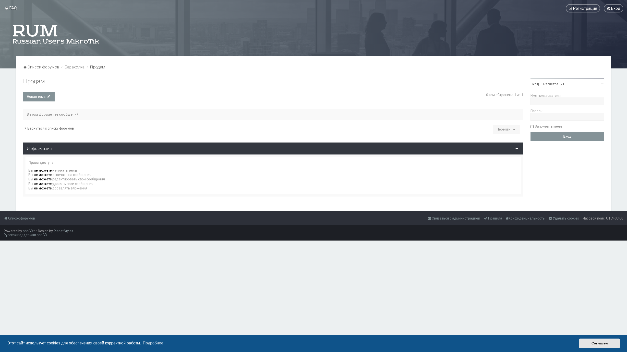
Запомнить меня (548, 126)
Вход (535, 84)
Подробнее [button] (153, 343)
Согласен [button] (599, 343)
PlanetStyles (63, 231)
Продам (34, 81)
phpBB (28, 231)
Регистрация (554, 84)
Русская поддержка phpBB (25, 235)
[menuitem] (11, 7)
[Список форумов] (56, 34)
